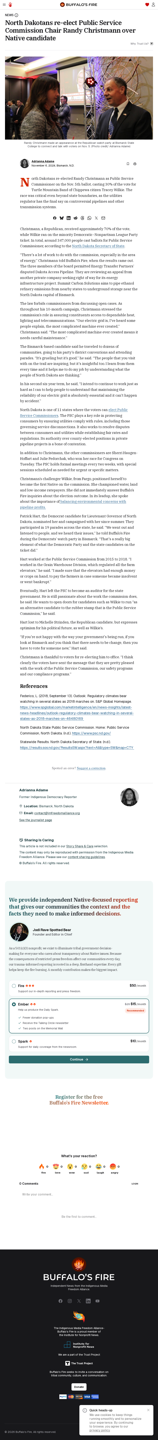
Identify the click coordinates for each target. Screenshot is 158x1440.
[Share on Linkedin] (69, 218)
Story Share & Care (79, 846)
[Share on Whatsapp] (89, 218)
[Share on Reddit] (75, 218)
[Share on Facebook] (55, 218)
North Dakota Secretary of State (98, 246)
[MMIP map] (10, 5)
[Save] (128, 163)
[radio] (79, 988)
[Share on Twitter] (96, 218)
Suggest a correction (91, 768)
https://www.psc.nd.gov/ (91, 733)
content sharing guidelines (86, 857)
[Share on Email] (103, 218)
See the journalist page (35, 820)
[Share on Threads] (82, 218)
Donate (79, 1387)
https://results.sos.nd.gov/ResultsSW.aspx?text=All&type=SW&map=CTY (77, 747)
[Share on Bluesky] (62, 218)
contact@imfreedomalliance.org (57, 813)
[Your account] (153, 5)
